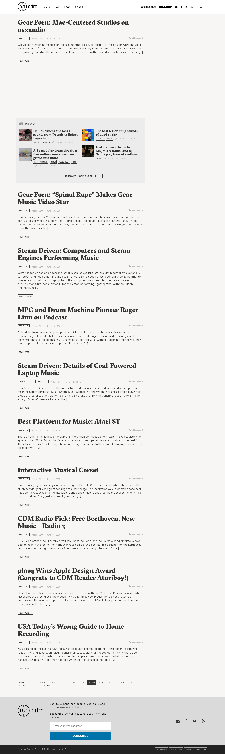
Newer (22, 682)
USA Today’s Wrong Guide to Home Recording (71, 630)
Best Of (100, 139)
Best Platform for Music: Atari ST (69, 421)
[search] (200, 7)
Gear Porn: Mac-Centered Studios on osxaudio (73, 25)
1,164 (102, 682)
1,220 (37, 685)
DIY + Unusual (40, 162)
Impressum (161, 749)
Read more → (25, 60)
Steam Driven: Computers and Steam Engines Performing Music (74, 254)
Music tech (24, 38)
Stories (45, 6)
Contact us (176, 749)
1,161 (72, 682)
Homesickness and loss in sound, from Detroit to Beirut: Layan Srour (56, 134)
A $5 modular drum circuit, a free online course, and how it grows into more (55, 154)
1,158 (42, 682)
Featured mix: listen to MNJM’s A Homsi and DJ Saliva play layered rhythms (117, 150)
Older (47, 685)
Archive (22, 382)
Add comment (137, 38)
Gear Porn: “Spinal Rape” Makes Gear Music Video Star (75, 198)
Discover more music (79, 176)
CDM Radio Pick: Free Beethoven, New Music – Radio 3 (76, 522)
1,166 (121, 682)
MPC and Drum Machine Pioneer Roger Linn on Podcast (78, 313)
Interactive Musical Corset (58, 470)
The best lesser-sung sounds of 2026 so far (117, 132)
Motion (79, 6)
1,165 (111, 682)
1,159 (52, 682)
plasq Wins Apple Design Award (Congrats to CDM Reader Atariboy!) (73, 574)
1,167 (131, 682)
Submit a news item (195, 749)
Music (67, 6)
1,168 (22, 685)
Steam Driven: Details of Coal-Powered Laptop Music (77, 369)
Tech (57, 6)
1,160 (62, 682)
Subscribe (80, 735)
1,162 (82, 682)
